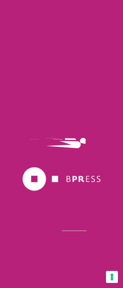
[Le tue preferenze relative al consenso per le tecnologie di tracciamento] (112, 277)
